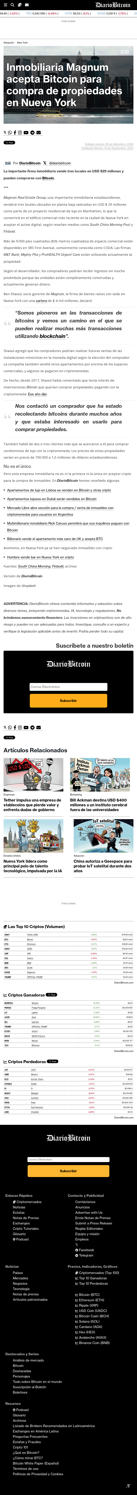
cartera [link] (41, 301)
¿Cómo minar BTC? (28, 1458)
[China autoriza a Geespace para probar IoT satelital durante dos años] (103, 836)
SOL (6, 958)
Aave (34, 1017)
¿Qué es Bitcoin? (26, 1452)
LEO (134, 13)
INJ (5, 1022)
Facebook (86, 1250)
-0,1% (53, 13)
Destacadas (22, 1371)
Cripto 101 (20, 1447)
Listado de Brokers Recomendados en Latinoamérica (54, 1426)
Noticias (19, 1207)
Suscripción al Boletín (29, 1387)
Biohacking (76, 794)
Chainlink (35, 1112)
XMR (6, 1074)
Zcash (29, 968)
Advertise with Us (89, 1212)
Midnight (34, 1093)
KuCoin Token (37, 1079)
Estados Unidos (12, 855)
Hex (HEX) (86, 1332)
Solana (30, 958)
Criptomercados (29, 1202)
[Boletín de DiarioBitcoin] (39, 132)
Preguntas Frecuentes (30, 1436)
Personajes (21, 1376)
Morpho (35, 1003)
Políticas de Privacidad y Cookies (38, 1474)
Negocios (20, 1283)
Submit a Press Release (93, 1223)
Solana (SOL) (89, 1321)
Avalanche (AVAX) (92, 1337)
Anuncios (82, 1207)
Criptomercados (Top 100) (98, 1273)
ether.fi (35, 1031)
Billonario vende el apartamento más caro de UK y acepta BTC (55, 539)
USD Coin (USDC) (92, 1311)
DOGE (68, 13)
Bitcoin (30, 939)
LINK (6, 1112)
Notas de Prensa (26, 1218)
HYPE (36, 13)
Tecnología (21, 1289)
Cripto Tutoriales (26, 1228)
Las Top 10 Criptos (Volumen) (36, 926)
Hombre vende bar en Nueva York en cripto (40, 557)
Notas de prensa (26, 1294)
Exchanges (21, 1223)
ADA (6, 1098)
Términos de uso (26, 1468)
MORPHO (8, 1003)
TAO (6, 1045)
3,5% (119, 13)
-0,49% (18, 13)
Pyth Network (37, 1107)
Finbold (57, 566)
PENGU (7, 1008)
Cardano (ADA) (90, 1327)
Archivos (19, 1420)
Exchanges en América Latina (36, 1431)
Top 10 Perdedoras (93, 1283)
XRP (6, 953)
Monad (35, 1041)
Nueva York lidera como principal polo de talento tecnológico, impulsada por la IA (33, 866)
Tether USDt (32, 935)
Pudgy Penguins (38, 1008)
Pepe (33, 1102)
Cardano (35, 1098)
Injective (35, 1022)
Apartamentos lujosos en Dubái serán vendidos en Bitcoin (52, 499)
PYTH (7, 1107)
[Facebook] (16, 132)
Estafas (19, 1212)
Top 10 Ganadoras (92, 1278)
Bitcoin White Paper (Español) (36, 1463)
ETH (6, 944)
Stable (34, 1084)
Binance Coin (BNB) (94, 1343)
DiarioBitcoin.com (123, 982)
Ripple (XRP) (88, 1305)
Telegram (85, 1255)
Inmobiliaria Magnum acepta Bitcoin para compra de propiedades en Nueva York (64, 85)
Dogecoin (31, 972)
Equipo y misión (87, 1234)
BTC (6, 939)
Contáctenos (85, 1202)
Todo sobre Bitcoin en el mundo (37, 1382)
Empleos (82, 1239)
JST (6, 1070)
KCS (6, 1079)
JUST (33, 1070)
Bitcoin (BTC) (89, 1295)
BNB (6, 963)
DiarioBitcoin (29, 163)
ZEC (104, 13)
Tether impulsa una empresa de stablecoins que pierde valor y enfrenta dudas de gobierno (32, 805)
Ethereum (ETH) (91, 1300)
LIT (5, 1012)
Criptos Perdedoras (26, 1061)
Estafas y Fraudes (27, 1442)
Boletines (20, 1392)
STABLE (8, 1084)
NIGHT (7, 1093)
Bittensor (36, 1045)
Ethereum (31, 944)
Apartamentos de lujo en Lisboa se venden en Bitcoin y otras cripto (59, 490)
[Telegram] (33, 132)
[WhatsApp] (11, 132)
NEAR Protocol (38, 1036)
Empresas (9, 794)
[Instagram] (21, 132)
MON (6, 1041)
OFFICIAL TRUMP (35, 977)
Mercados (20, 1278)
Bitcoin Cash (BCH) (93, 1316)
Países (18, 1273)
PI (5, 1088)
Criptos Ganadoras (26, 995)
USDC (7, 949)
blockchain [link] (52, 336)
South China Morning (34, 566)
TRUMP (7, 977)
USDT (7, 935)
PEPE (6, 1102)
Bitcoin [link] (48, 178)
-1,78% (89, 13)
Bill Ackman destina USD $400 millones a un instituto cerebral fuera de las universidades (98, 805)
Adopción (9, 42)
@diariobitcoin (60, 163)
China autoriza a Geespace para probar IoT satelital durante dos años (103, 866)
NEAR (7, 1036)
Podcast (22, 1239)
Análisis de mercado (28, 1360)
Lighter (35, 1012)
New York (22, 42)
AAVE (7, 1017)
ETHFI (7, 1031)
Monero (34, 1074)
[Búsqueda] (14, 5)
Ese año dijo (37, 394)
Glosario (19, 1234)
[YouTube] (27, 132)
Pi (32, 1088)
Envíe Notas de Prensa (92, 1218)
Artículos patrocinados (30, 1299)
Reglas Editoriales (89, 1228)
